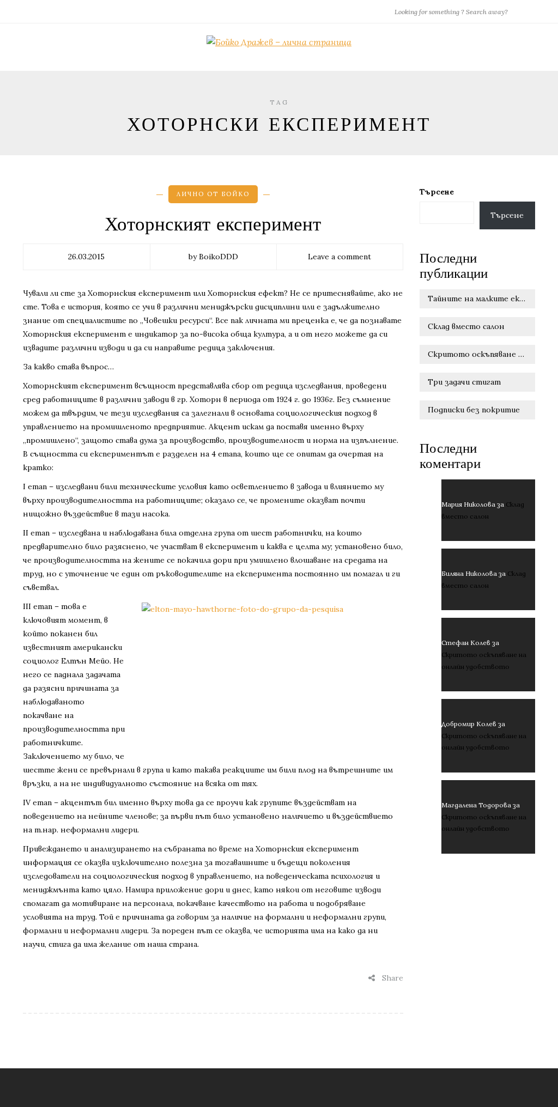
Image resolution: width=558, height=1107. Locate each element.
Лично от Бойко (213, 194)
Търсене (437, 192)
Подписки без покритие (474, 410)
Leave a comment (339, 256)
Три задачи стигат (464, 382)
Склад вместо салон (466, 326)
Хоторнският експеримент (213, 224)
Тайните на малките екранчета (482, 298)
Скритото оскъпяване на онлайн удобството (482, 354)
